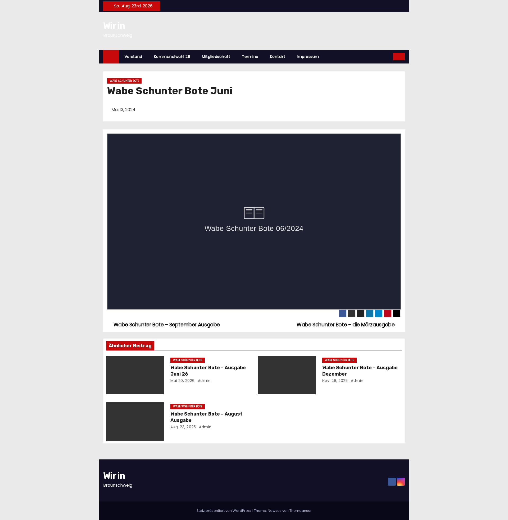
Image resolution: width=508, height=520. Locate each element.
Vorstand (133, 56)
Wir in (114, 25)
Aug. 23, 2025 (183, 427)
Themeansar (300, 510)
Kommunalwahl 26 (172, 56)
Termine (250, 56)
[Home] (111, 56)
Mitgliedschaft (216, 56)
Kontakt (277, 56)
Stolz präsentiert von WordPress (224, 510)
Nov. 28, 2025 (335, 380)
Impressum (308, 56)
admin (203, 380)
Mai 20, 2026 (182, 380)
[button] (389, 56)
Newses (275, 510)
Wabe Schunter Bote (124, 81)
